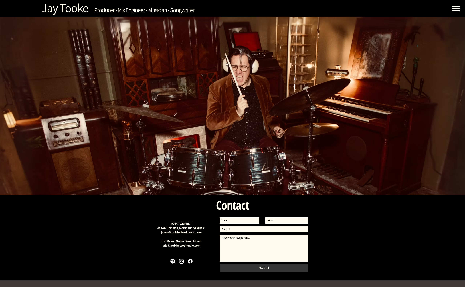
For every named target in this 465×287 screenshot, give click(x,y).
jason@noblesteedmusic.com (181, 232)
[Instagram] (181, 261)
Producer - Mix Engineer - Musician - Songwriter (144, 10)
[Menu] (455, 8)
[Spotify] (173, 261)
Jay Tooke (49, 8)
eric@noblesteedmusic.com (181, 245)
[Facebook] (190, 261)
